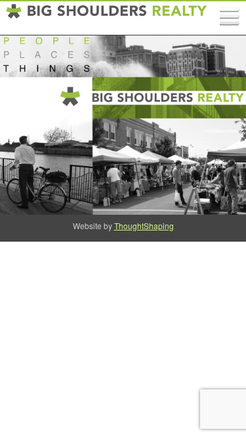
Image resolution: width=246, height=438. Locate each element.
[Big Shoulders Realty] (107, 18)
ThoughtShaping (144, 225)
